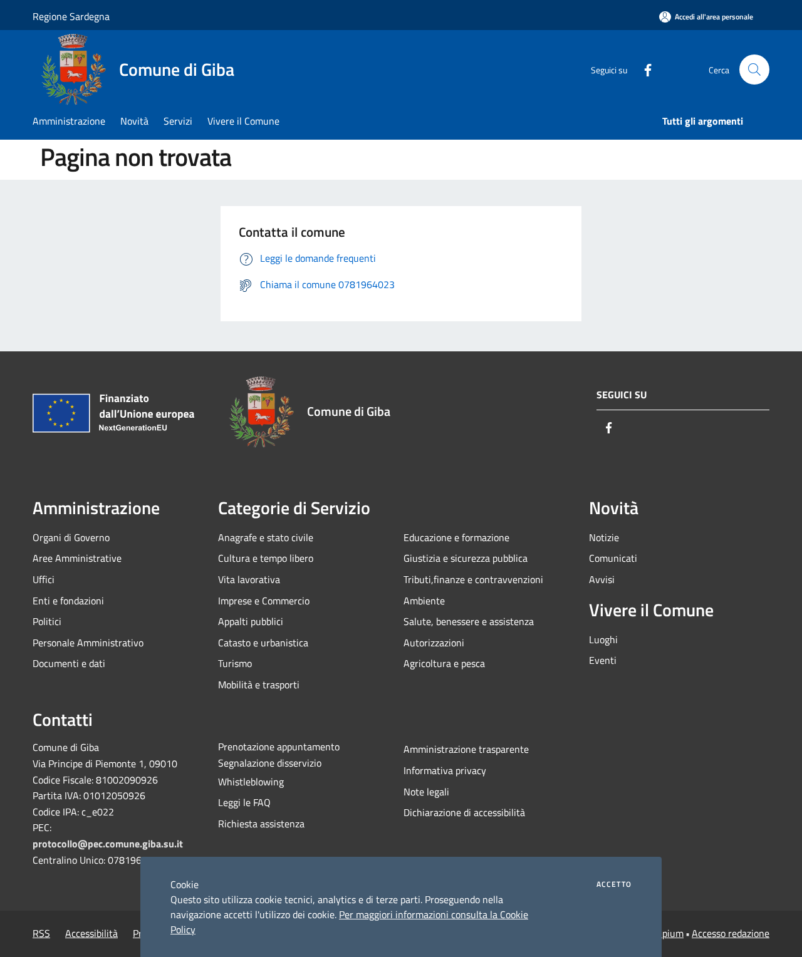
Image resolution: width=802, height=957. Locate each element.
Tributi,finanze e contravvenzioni (473, 579)
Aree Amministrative (77, 558)
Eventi (603, 660)
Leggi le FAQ (244, 802)
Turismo (235, 663)
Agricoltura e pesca (444, 663)
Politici (47, 621)
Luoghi (603, 639)
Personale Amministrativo (88, 642)
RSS (41, 933)
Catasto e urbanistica (263, 642)
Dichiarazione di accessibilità (464, 812)
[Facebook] (642, 69)
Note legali (426, 791)
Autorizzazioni (434, 642)
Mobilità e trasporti (258, 684)
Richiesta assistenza (261, 823)
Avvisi (602, 579)
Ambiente (424, 600)
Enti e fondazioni (68, 600)
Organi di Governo (71, 537)
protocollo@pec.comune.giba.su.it (108, 843)
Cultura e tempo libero (265, 558)
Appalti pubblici (250, 621)
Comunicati (613, 558)
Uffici (44, 579)
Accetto (614, 884)
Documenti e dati (69, 663)
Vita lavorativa (249, 579)
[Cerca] (754, 69)
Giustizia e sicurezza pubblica (466, 558)
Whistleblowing (251, 781)
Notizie (604, 537)
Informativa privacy (445, 770)
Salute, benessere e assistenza (469, 621)
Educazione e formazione (456, 537)
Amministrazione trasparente (466, 749)
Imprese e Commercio (264, 600)
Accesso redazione (730, 933)
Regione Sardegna (71, 16)
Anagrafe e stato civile (265, 537)
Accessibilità (91, 933)
